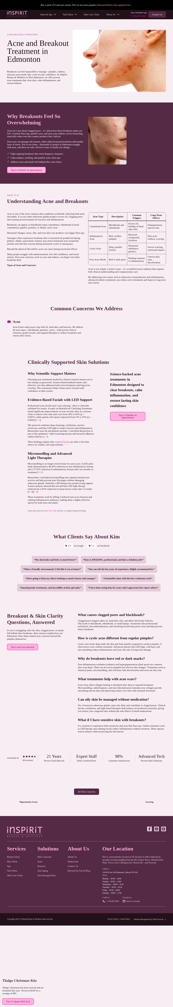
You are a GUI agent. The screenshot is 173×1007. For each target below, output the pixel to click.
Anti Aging (42, 870)
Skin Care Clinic (92, 14)
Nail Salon (12, 870)
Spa (9, 866)
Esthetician (73, 861)
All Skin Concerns (86, 791)
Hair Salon (12, 861)
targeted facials (62, 442)
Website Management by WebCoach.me (148, 919)
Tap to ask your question (22, 647)
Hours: (104, 875)
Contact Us (73, 866)
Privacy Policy (113, 919)
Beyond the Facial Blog (79, 870)
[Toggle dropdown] (55, 14)
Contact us (157, 14)
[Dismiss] (171, 2)
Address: (105, 869)
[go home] (17, 16)
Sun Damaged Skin (46, 875)
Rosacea (41, 866)
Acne (16, 322)
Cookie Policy (125, 919)
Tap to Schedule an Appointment (26, 170)
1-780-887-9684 (138, 16)
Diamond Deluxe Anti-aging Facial (113, 5)
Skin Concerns (44, 857)
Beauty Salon (13, 857)
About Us (72, 857)
